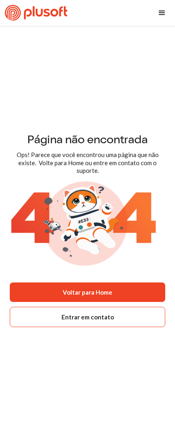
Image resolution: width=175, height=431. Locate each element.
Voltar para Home (87, 292)
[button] (162, 13)
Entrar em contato (87, 317)
